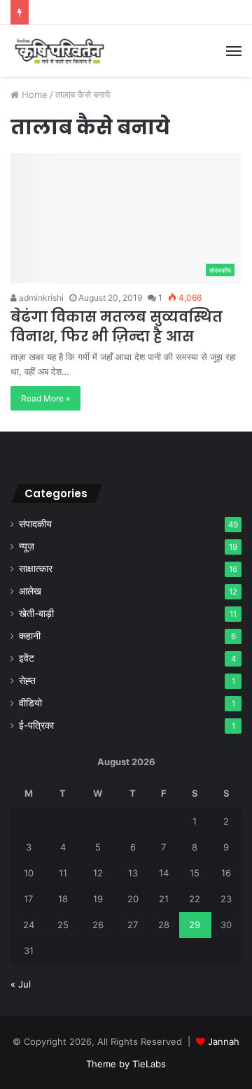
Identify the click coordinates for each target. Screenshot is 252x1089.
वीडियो (30, 703)
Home (33, 94)
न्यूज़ (26, 546)
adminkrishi (40, 297)
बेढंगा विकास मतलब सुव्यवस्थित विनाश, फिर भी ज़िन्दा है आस (116, 326)
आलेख (30, 591)
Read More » (45, 398)
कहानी (30, 635)
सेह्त (27, 680)
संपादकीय (35, 523)
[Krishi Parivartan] (59, 51)
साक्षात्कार (35, 568)
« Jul (20, 984)
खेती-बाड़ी (36, 613)
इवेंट (26, 658)
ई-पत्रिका (36, 725)
